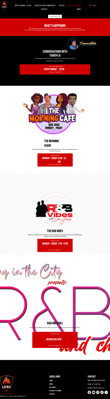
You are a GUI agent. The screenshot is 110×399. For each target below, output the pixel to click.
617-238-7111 (100, 388)
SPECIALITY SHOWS (55, 391)
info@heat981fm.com (98, 380)
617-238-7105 (96, 384)
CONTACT (52, 394)
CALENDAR (52, 387)
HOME (51, 381)
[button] (65, 9)
